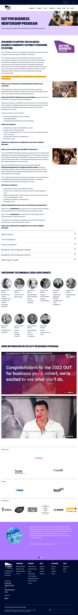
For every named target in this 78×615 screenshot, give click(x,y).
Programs (39, 8)
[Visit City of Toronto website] (19, 490)
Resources (59, 8)
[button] (34, 7)
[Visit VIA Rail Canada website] (71, 510)
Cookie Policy (23, 607)
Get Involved (51, 8)
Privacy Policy (16, 607)
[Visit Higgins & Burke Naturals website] (19, 509)
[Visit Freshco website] (6, 510)
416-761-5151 (8, 583)
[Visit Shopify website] (58, 510)
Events (64, 8)
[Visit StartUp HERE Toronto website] (58, 490)
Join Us (64, 2)
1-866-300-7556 (9, 585)
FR (72, 2)
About (45, 8)
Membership (31, 8)
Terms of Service (8, 607)
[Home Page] (8, 8)
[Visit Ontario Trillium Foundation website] (45, 510)
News (68, 8)
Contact (72, 8)
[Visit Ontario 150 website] (32, 510)
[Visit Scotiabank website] (39, 458)
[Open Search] (69, 2)
